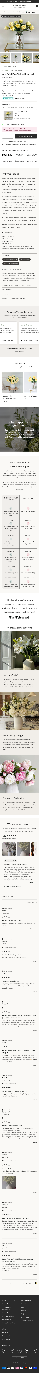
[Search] (6, 6)
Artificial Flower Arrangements (6, 1308)
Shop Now (28, 1)
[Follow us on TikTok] (35, 1351)
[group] (19, 836)
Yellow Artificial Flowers (11, 263)
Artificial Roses (24, 259)
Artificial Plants (6, 1313)
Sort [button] (3, 896)
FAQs (22, 1314)
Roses (14, 66)
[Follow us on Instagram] (12, 1351)
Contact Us (24, 1304)
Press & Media (6, 1336)
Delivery (23, 1307)
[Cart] (36, 6)
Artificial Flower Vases (8, 1323)
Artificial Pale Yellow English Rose (9, 397)
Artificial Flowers (6, 66)
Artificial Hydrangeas (8, 1316)
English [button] (31, 882)
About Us (5, 1332)
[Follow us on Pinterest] (20, 1351)
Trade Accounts (6, 1339)
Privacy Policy (25, 1317)
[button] (9, 849)
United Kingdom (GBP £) (18, 1357)
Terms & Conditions (27, 1320)
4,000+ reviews (18, 70)
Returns (23, 1310)
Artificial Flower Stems (10, 259)
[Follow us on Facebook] (4, 1351)
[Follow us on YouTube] (27, 1351)
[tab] (32, 903)
